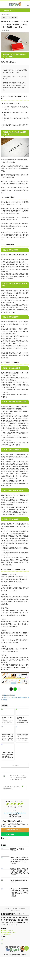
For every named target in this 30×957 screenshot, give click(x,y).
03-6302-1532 (15, 804)
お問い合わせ (22, 908)
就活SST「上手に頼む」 (17, 849)
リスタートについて (6, 908)
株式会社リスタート (7, 930)
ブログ (7, 695)
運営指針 (17, 910)
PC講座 (4, 695)
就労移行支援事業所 (22, 697)
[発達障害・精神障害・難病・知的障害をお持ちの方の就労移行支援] (15, 4)
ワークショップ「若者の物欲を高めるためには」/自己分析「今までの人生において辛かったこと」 (7, 756)
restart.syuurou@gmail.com (15, 813)
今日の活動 (12, 695)
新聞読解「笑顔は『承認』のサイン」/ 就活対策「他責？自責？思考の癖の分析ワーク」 (7, 737)
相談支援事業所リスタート (9, 932)
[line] (15, 689)
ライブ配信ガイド (6, 934)
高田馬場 (5, 700)
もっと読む (16, 765)
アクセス (15, 908)
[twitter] (11, 689)
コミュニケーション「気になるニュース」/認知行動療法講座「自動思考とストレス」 (22, 720)
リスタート (9, 697)
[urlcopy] (19, 689)
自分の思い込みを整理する (18, 880)
